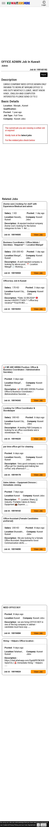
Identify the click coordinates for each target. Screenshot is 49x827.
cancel (43, 825)
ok (38, 825)
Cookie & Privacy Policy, (11, 825)
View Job (38, 235)
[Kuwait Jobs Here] (18, 4)
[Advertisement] (24, 34)
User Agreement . (30, 825)
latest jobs (26, 135)
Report (43, 75)
